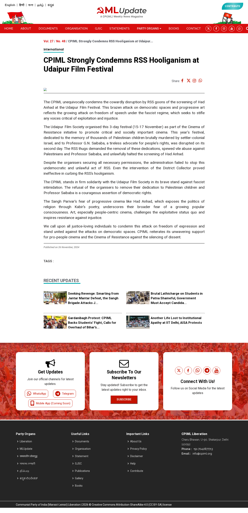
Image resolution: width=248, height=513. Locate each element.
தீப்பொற (24, 471)
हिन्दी (21, 5)
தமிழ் (40, 5)
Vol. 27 (49, 41)
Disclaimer (136, 456)
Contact (193, 28)
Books (174, 28)
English (10, 5)
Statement (81, 456)
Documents (48, 28)
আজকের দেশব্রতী (27, 463)
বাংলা (30, 5)
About (26, 28)
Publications (82, 471)
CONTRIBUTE (232, 6)
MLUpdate (26, 448)
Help (133, 463)
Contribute (136, 471)
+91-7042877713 (203, 449)
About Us (135, 441)
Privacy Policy (138, 448)
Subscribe (124, 399)
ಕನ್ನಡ (51, 5)
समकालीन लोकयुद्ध (28, 456)
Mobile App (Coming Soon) (53, 403)
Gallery (79, 478)
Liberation (26, 441)
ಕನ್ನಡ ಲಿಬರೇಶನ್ (29, 478)
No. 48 (61, 41)
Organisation (76, 28)
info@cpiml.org (202, 453)
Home (8, 28)
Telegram (68, 393)
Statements (119, 28)
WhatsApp (39, 393)
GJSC (98, 28)
